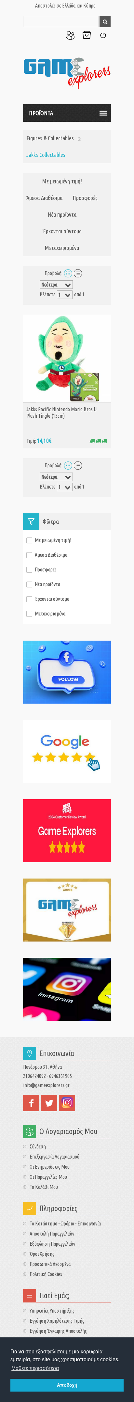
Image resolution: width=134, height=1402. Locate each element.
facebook (31, 1103)
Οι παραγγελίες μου (48, 1177)
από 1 (79, 294)
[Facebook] (67, 672)
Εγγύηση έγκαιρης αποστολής (58, 1331)
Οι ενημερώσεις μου (50, 1167)
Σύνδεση (103, 35)
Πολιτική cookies (46, 1274)
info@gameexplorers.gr (46, 1085)
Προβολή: (53, 273)
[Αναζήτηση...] (105, 21)
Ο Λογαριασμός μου (70, 35)
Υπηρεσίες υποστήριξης (52, 1311)
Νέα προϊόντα (61, 214)
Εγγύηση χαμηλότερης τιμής (57, 1321)
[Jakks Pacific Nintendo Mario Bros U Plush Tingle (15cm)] (67, 358)
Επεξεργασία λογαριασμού (54, 1157)
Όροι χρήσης (42, 1254)
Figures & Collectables (50, 138)
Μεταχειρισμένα (62, 247)
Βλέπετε (47, 294)
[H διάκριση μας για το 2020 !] (67, 910)
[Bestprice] (67, 830)
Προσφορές (85, 198)
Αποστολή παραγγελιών (52, 1234)
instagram (67, 1103)
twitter (49, 1103)
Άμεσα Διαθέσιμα (44, 198)
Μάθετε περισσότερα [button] (35, 1368)
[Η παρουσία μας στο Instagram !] (67, 989)
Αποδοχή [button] (67, 1385)
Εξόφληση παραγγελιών (52, 1244)
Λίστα (78, 273)
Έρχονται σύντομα (62, 231)
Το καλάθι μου (44, 1187)
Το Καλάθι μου (86, 35)
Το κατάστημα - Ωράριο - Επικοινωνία (65, 1223)
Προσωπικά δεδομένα (50, 1264)
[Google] (67, 751)
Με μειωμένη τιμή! (62, 181)
